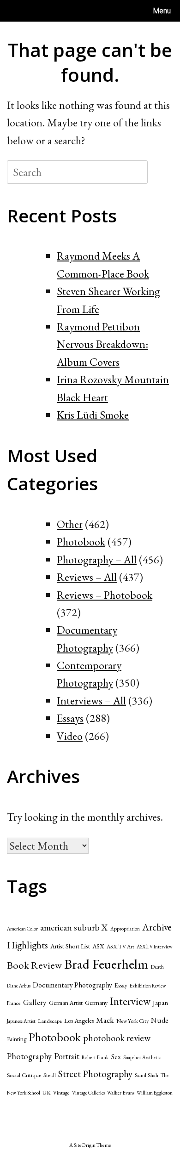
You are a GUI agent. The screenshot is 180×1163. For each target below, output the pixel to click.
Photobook (81, 541)
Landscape (50, 1021)
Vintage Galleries (88, 1092)
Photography (29, 1056)
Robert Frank (95, 1057)
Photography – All (97, 559)
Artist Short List (70, 946)
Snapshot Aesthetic (142, 1057)
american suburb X (74, 927)
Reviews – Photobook (104, 595)
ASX (98, 946)
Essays (70, 718)
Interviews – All (91, 700)
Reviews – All (87, 577)
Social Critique (24, 1075)
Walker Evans (120, 1092)
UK (46, 1092)
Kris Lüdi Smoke (93, 415)
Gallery (35, 1002)
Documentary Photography (72, 985)
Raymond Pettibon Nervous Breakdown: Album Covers (102, 344)
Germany (96, 1002)
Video (70, 736)
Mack (105, 1020)
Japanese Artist (21, 1021)
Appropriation (125, 928)
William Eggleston (155, 1092)
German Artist (66, 1003)
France (14, 1002)
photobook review (116, 1038)
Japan (160, 1002)
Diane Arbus (18, 985)
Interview (130, 1001)
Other (70, 524)
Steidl (49, 1075)
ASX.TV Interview (154, 946)
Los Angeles (79, 1020)
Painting (16, 1039)
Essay (120, 985)
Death (157, 966)
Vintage (61, 1092)
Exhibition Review (148, 985)
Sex (116, 1056)
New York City (132, 1021)
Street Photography (95, 1073)
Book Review (34, 965)
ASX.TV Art (120, 946)
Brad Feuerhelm (106, 964)
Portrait (66, 1056)
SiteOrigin (85, 1144)
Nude (159, 1020)
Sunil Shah (146, 1075)
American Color (22, 928)
